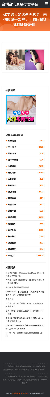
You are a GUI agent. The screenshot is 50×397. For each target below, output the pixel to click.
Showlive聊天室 (11, 376)
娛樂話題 (26, 217)
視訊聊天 (26, 249)
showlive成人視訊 (40, 366)
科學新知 (26, 198)
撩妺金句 (22, 376)
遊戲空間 (26, 211)
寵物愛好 (26, 224)
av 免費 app (31, 376)
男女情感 (26, 172)
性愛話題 (26, 166)
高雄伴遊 (11, 366)
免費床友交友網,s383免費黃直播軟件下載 (23, 380)
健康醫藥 (26, 243)
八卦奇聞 (26, 179)
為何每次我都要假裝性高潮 (17, 287)
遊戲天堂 (9, 299)
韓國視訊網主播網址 (23, 366)
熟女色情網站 (8, 370)
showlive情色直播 (22, 370)
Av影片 (26, 255)
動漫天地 (26, 204)
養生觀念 (26, 236)
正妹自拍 (26, 153)
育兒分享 (26, 230)
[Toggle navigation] (46, 3)
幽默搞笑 (26, 185)
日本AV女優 (26, 160)
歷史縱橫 (26, 192)
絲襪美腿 (26, 141)
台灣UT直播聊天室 (37, 370)
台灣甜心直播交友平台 (20, 393)
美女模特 (26, 147)
